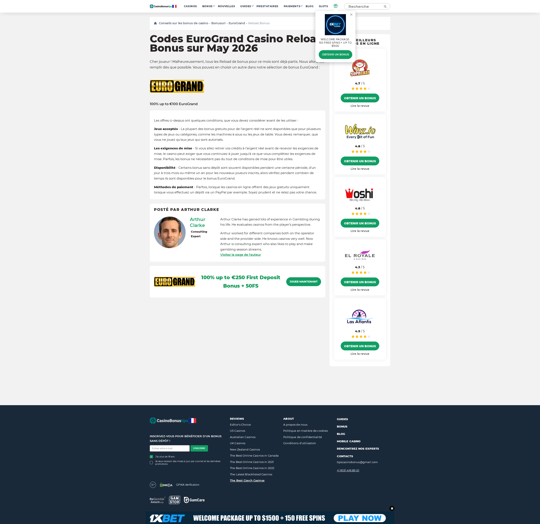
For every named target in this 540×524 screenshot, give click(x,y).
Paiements (292, 6)
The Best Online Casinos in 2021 (252, 462)
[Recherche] (385, 6)
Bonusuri (218, 23)
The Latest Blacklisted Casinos (251, 474)
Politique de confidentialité (302, 437)
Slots (323, 6)
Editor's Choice (240, 424)
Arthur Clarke (197, 222)
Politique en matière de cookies (305, 430)
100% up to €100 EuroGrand (174, 104)
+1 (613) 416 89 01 (348, 470)
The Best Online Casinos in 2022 (252, 468)
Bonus (207, 6)
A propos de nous (295, 424)
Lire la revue (360, 106)
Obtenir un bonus (335, 54)
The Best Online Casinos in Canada (254, 455)
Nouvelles (226, 6)
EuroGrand (237, 23)
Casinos (190, 6)
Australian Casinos (242, 437)
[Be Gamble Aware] (157, 500)
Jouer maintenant (304, 281)
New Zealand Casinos (245, 449)
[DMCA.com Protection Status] (166, 485)
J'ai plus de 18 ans (165, 456)
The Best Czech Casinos (247, 480)
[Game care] (194, 500)
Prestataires (267, 6)
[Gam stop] (174, 500)
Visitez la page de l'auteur (240, 255)
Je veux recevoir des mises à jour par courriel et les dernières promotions (187, 462)
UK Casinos (237, 443)
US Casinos (237, 430)
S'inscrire (199, 448)
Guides (245, 6)
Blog (309, 6)
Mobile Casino (349, 441)
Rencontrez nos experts (358, 448)
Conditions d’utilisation (299, 443)
